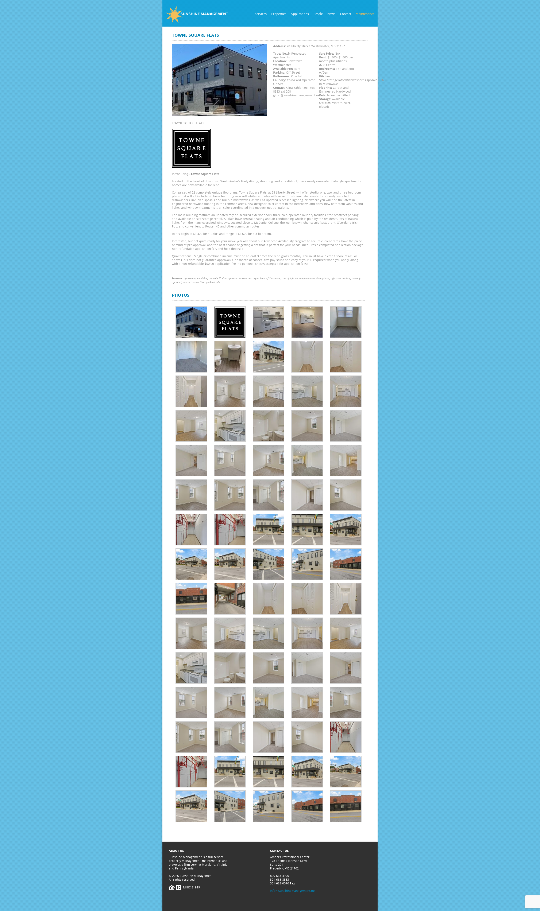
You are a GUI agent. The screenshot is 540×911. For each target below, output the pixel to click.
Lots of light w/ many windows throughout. (305, 278)
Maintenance (365, 14)
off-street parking (340, 278)
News (331, 14)
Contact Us (279, 851)
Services (261, 14)
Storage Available (210, 282)
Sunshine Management (206, 15)
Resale (318, 14)
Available (202, 278)
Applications (300, 14)
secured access (191, 282)
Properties (278, 14)
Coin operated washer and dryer (240, 278)
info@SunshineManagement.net (293, 891)
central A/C (215, 278)
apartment (190, 278)
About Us (176, 851)
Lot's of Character (270, 278)
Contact (345, 14)
